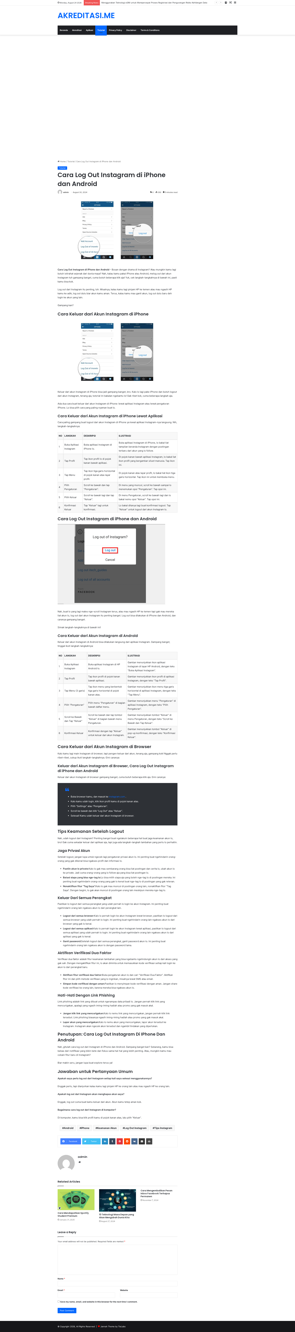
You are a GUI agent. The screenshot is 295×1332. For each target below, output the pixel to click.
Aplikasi (89, 30)
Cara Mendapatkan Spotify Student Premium (73, 1214)
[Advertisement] (92, 57)
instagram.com (117, 796)
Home (62, 161)
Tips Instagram (163, 1128)
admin (66, 192)
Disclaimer (131, 30)
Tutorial (101, 30)
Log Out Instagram (135, 1128)
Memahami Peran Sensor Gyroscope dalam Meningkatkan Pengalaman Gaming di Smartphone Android (150, 2)
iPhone (85, 1128)
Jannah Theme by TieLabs (113, 1326)
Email (61, 1290)
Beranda (64, 30)
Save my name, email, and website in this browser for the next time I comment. (99, 1301)
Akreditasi (77, 30)
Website (124, 1290)
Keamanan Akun (107, 1128)
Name (61, 1278)
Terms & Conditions (150, 30)
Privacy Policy (115, 30)
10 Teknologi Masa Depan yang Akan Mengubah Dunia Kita (116, 1216)
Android (68, 1128)
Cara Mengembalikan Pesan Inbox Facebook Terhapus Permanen (156, 1193)
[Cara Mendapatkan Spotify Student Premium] (76, 1199)
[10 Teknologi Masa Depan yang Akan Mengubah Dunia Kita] (117, 1200)
